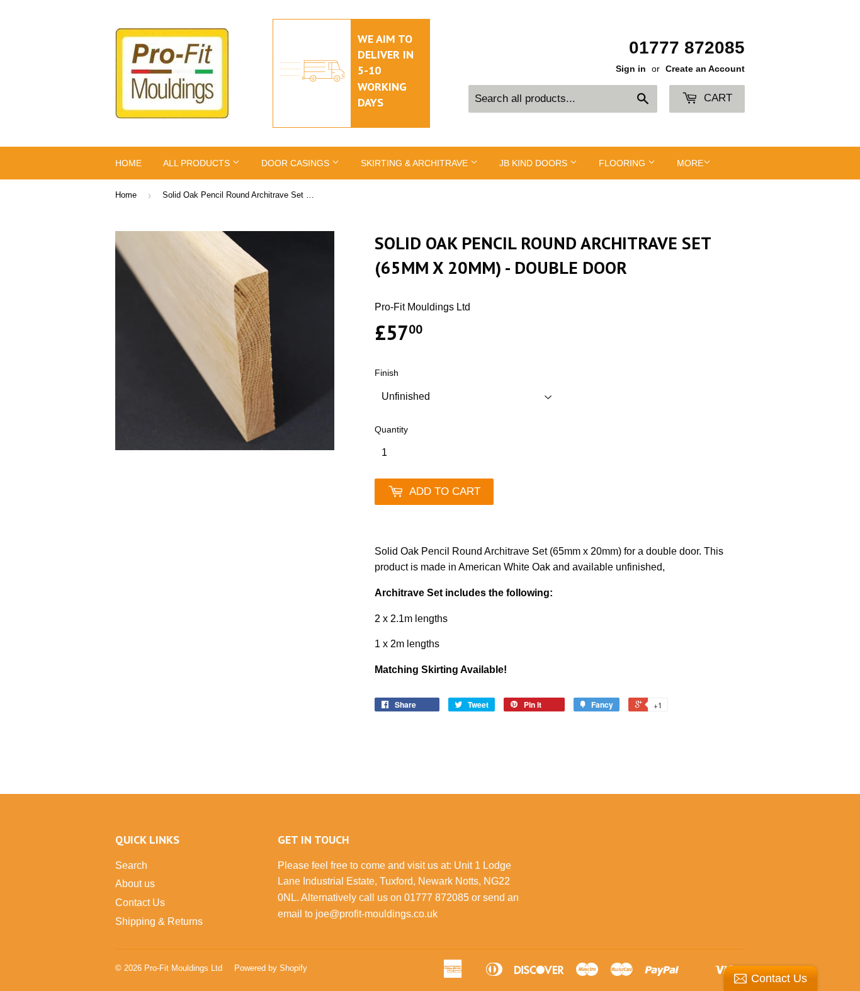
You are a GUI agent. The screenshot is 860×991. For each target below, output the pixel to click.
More (690, 163)
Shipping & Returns (159, 921)
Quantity (391, 429)
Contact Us (140, 902)
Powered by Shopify (270, 968)
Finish (387, 373)
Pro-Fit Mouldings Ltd (183, 968)
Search (131, 865)
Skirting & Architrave (415, 163)
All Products (197, 163)
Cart (716, 98)
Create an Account (705, 69)
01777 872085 (687, 47)
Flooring (623, 163)
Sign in (631, 69)
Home (128, 163)
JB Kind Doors (534, 163)
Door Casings (296, 163)
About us (135, 883)
